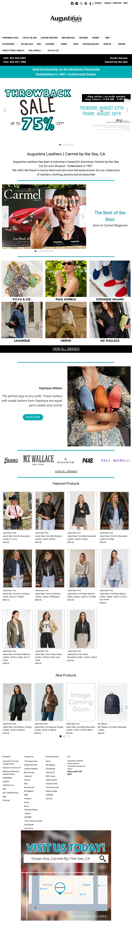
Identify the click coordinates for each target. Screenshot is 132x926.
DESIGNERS (7, 778)
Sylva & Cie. (53, 50)
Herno (64, 44)
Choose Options (17, 513)
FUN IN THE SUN (30, 38)
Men (107, 38)
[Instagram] (72, 3)
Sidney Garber (51, 780)
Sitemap (6, 800)
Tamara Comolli (52, 787)
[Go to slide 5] (70, 144)
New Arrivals (68, 38)
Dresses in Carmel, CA (12, 768)
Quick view (15, 508)
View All (49, 799)
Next (126, 707)
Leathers (49, 44)
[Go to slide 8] (5, 216)
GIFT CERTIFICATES (10, 793)
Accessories (8, 44)
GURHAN (121, 44)
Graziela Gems (52, 784)
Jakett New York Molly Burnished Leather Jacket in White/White (80, 728)
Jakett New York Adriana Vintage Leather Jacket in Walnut (48, 728)
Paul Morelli (34, 50)
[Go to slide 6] (4, 110)
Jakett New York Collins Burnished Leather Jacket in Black (82, 655)
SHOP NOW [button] (33, 417)
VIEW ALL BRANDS (66, 349)
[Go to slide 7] (50, 251)
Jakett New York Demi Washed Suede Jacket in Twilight (16, 595)
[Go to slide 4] (67, 144)
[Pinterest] (85, 3)
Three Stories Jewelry (13, 50)
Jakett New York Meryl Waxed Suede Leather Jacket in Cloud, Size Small (113, 597)
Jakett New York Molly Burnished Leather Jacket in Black (81, 537)
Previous (3, 707)
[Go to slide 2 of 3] (65, 736)
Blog (4, 797)
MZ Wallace (27, 44)
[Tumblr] (90, 3)
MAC (39, 44)
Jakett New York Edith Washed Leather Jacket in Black (48, 537)
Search (98, 3)
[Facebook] (76, 3)
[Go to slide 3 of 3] (69, 736)
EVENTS (6, 782)
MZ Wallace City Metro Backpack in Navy (112, 728)
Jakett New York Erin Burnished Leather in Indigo (113, 537)
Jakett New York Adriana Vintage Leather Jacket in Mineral (17, 728)
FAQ (4, 789)
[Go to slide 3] (65, 144)
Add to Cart (112, 704)
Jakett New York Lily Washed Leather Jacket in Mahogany (47, 595)
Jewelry (107, 44)
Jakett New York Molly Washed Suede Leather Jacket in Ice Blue (81, 595)
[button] (22, 281)
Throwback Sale (10, 38)
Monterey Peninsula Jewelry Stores (11, 772)
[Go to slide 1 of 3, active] (60, 736)
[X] (81, 3)
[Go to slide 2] (127, 110)
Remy (76, 44)
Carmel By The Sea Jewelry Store (10, 762)
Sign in (107, 3)
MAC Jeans (50, 776)
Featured (83, 38)
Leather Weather (49, 38)
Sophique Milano (91, 44)
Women (95, 38)
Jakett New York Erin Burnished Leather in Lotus (16, 537)
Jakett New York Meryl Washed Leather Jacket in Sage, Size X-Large (16, 657)
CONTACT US (8, 785)
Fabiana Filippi (51, 791)
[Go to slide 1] (60, 144)
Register (117, 3)
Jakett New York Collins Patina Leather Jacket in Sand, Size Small (48, 657)
